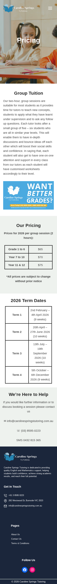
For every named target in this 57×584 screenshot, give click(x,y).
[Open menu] (50, 8)
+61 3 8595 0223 (16, 495)
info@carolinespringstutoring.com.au (25, 506)
